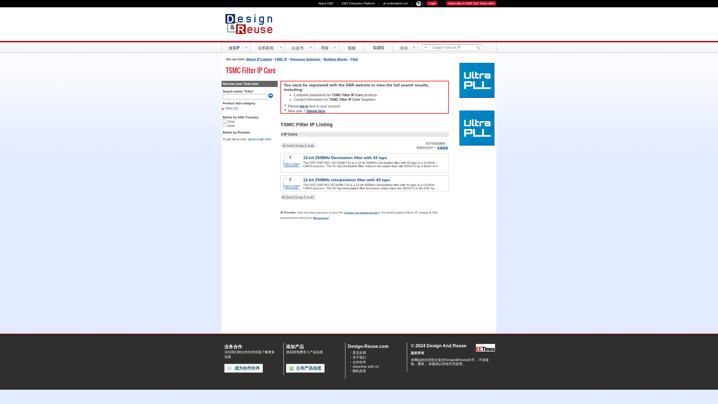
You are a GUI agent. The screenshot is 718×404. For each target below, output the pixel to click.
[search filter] (426, 47)
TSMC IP (281, 59)
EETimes (485, 348)
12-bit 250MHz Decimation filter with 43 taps (345, 157)
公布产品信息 (308, 368)
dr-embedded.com (395, 3)
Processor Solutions (305, 59)
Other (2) (231, 108)
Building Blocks (336, 59)
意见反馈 (359, 353)
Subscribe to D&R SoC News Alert (471, 3)
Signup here (315, 111)
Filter (354, 59)
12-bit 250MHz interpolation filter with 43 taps (346, 180)
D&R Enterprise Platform (358, 3)
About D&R (325, 3)
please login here (259, 139)
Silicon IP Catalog (259, 59)
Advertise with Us (366, 367)
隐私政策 (359, 371)
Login (432, 3)
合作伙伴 (359, 362)
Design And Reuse (251, 23)
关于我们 (359, 357)
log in (304, 106)
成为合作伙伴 (247, 368)
